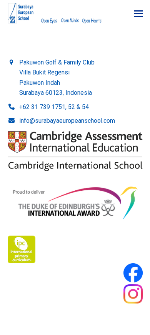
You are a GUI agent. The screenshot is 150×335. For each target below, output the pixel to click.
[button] (138, 13)
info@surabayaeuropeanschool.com (67, 120)
